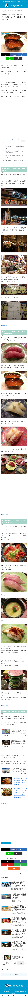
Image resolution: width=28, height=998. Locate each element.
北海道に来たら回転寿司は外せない (14, 160)
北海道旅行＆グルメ (7, 843)
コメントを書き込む (14, 974)
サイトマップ (21, 989)
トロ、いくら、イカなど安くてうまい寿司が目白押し (15, 151)
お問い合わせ (7, 991)
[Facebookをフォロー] (20, 861)
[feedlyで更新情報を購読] (20, 864)
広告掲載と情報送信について (20, 991)
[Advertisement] (14, 25)
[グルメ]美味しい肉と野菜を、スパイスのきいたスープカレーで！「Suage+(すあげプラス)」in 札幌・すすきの (20, 793)
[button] (18, 58)
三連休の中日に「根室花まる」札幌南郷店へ (15, 147)
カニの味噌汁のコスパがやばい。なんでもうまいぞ (15, 156)
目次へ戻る (5, 325)
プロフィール (7, 989)
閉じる (23, 141)
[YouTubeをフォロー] (7, 864)
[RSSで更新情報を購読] (14, 868)
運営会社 (14, 993)
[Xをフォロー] (7, 861)
